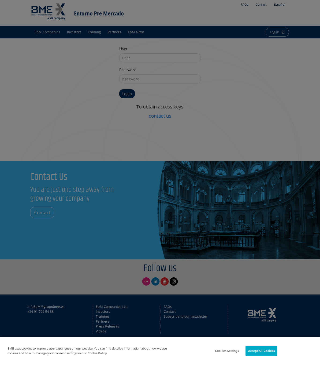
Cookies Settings (227, 351)
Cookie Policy (97, 353)
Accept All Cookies (261, 351)
